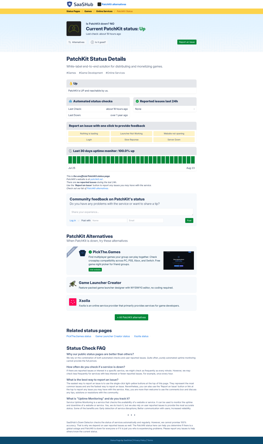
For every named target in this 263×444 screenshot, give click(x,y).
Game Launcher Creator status (112, 336)
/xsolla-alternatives (80, 297)
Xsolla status (141, 336)
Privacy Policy (139, 440)
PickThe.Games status (79, 336)
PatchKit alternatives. (98, 188)
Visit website (95, 269)
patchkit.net (97, 179)
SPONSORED (71, 251)
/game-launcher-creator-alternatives (89, 279)
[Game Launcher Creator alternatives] (72, 284)
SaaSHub (128, 440)
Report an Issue (187, 42)
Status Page (115, 440)
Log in (73, 220)
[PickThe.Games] (82, 253)
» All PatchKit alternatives (131, 317)
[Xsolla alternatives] (72, 302)
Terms (150, 440)
